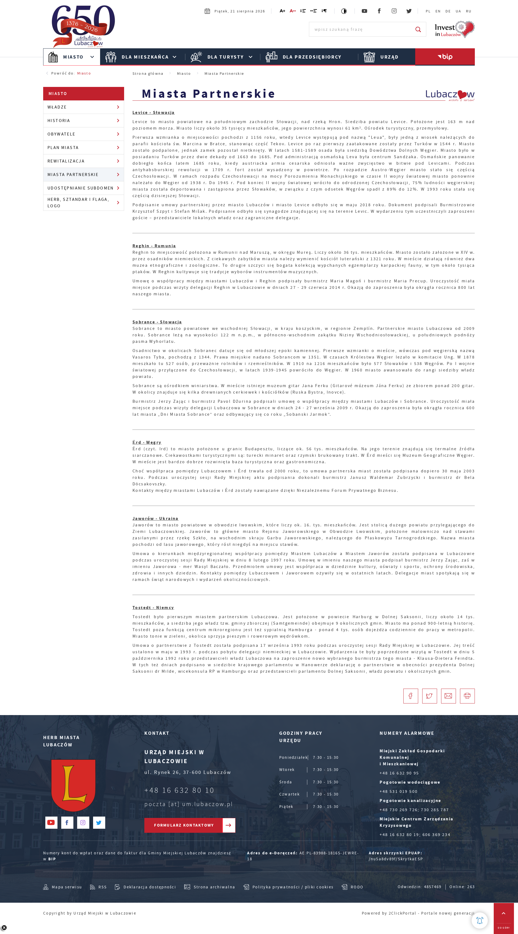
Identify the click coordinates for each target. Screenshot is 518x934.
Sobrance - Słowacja (157, 322)
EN (438, 11)
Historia (58, 120)
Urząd (389, 57)
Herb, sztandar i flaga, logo (78, 203)
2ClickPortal (403, 913)
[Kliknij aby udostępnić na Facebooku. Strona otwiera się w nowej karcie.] (410, 696)
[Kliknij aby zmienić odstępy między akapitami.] (324, 12)
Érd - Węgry (146, 442)
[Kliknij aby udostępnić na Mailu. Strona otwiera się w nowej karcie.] (448, 696)
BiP (445, 57)
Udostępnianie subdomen (80, 188)
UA (458, 11)
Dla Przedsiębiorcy (312, 57)
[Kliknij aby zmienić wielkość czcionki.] (282, 12)
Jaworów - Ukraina (155, 518)
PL (428, 11)
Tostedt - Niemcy (153, 607)
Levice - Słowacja (153, 112)
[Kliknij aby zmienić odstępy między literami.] (293, 12)
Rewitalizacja (66, 161)
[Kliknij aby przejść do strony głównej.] (86, 28)
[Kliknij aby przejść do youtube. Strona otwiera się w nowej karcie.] (365, 11)
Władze (57, 107)
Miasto (73, 57)
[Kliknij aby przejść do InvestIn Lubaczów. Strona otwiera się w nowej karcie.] (455, 29)
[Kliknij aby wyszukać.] (418, 29)
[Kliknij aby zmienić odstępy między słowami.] (314, 12)
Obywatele (61, 134)
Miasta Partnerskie (72, 174)
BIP (52, 859)
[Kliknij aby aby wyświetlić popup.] (480, 920)
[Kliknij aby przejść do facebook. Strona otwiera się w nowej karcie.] (380, 11)
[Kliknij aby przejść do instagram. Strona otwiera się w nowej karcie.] (394, 11)
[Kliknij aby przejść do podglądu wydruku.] (467, 696)
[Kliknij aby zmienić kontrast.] (344, 11)
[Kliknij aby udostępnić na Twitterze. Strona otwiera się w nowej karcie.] (429, 696)
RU (469, 11)
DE (448, 11)
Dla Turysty (225, 57)
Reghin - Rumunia (154, 246)
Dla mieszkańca (145, 57)
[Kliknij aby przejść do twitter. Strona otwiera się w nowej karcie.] (409, 11)
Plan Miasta (63, 147)
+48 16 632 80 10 (179, 790)
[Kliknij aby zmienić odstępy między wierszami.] (303, 12)
